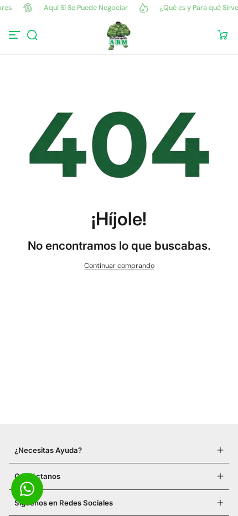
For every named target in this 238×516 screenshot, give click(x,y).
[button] (32, 35)
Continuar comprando (119, 265)
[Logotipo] (118, 35)
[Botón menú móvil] (15, 35)
